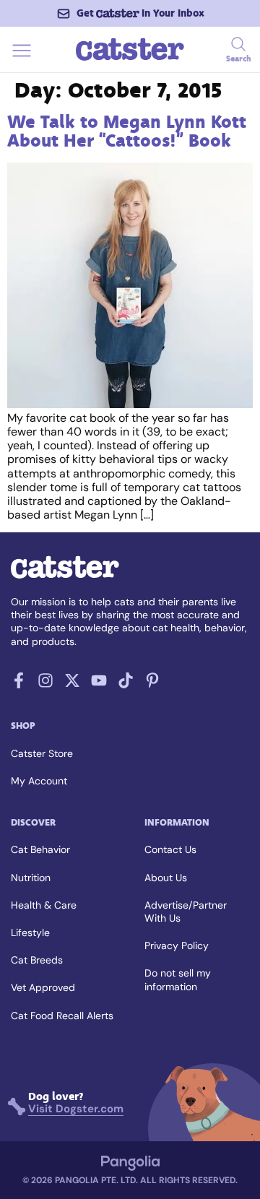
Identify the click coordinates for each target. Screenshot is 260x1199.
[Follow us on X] (72, 684)
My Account (39, 780)
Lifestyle (30, 932)
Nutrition (31, 877)
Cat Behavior (40, 849)
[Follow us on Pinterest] (152, 684)
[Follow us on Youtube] (99, 684)
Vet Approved (43, 987)
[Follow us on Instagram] (45, 684)
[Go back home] (130, 58)
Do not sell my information (177, 979)
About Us (165, 877)
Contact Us (170, 849)
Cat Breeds (37, 959)
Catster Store (42, 753)
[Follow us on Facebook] (19, 684)
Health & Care (44, 905)
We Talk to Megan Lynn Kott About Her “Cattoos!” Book (126, 131)
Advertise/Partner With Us (185, 912)
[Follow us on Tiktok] (126, 684)
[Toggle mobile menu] (21, 58)
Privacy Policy (176, 945)
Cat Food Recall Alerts (62, 1015)
